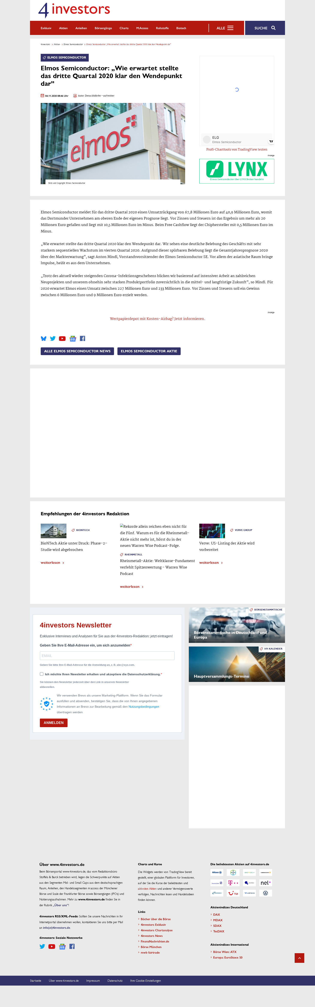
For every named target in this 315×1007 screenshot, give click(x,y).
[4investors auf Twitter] (53, 338)
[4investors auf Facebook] (82, 338)
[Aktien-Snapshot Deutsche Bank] (216, 882)
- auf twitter (107, 96)
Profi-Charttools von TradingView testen (236, 149)
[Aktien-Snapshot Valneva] (249, 893)
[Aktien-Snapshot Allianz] (216, 872)
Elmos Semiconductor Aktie (149, 351)
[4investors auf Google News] (72, 338)
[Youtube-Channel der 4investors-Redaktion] (62, 338)
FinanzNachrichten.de (155, 941)
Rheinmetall (133, 554)
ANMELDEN (54, 723)
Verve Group (243, 530)
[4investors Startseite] (74, 10)
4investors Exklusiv (153, 924)
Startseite (35, 980)
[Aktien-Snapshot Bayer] (233, 872)
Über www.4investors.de (64, 980)
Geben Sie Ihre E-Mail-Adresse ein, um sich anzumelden (85, 645)
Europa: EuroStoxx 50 (227, 957)
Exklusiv (46, 28)
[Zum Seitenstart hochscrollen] (299, 958)
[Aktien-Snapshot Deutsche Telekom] (233, 882)
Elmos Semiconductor (73, 44)
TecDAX (218, 931)
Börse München (151, 947)
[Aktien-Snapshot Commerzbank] (265, 872)
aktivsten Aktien (147, 888)
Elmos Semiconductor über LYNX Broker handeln (237, 179)
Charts (124, 28)
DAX (216, 914)
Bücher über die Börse (156, 919)
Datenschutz (115, 980)
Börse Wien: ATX (225, 952)
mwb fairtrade (150, 952)
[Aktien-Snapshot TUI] (233, 893)
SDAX (217, 925)
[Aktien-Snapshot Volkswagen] (265, 893)
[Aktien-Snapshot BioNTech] (249, 872)
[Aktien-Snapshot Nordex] (216, 893)
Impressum (93, 980)
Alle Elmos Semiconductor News (77, 351)
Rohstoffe (162, 28)
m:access (142, 28)
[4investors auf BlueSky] (43, 338)
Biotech (181, 28)
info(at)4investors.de (56, 927)
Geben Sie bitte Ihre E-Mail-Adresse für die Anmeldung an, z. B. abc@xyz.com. (87, 664)
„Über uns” (60, 905)
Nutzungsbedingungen (144, 706)
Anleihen (81, 28)
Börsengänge (103, 28)
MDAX (218, 920)
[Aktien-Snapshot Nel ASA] (265, 882)
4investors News (152, 935)
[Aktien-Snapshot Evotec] (249, 882)
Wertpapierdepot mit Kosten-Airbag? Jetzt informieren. (157, 319)
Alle (221, 27)
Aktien (63, 28)
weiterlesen (50, 562)
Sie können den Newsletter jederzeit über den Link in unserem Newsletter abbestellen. (84, 684)
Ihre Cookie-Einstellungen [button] (145, 980)
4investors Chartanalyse (156, 930)
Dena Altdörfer (93, 96)
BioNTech (83, 530)
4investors (45, 44)
